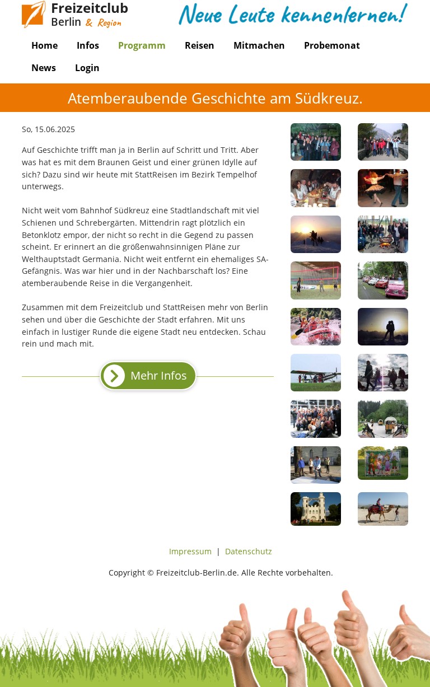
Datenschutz (248, 551)
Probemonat (332, 45)
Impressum (190, 551)
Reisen (199, 45)
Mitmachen (259, 45)
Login (87, 68)
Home (44, 45)
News (43, 68)
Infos (88, 45)
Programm (142, 45)
